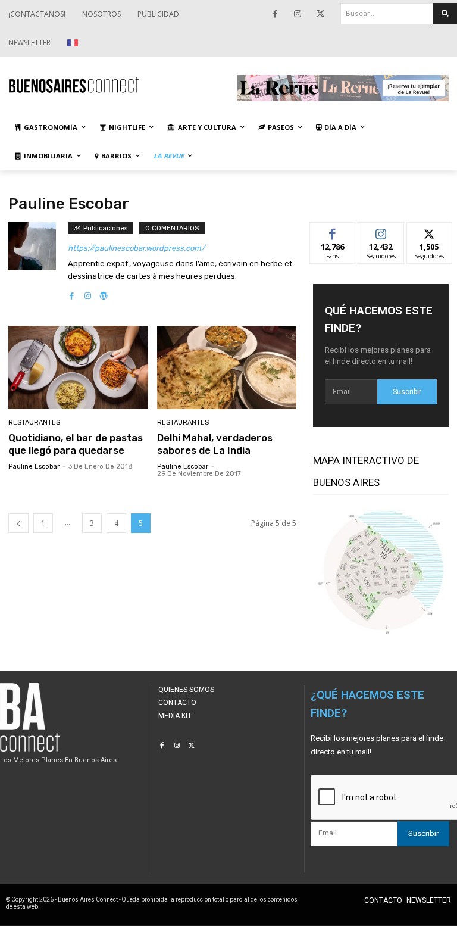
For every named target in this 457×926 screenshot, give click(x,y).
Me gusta (333, 231)
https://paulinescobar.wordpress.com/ (136, 248)
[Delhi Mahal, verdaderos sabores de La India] (227, 368)
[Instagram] (297, 14)
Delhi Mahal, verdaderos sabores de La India (215, 444)
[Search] (445, 13)
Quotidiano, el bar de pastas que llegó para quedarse (75, 444)
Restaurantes (34, 422)
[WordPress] (104, 293)
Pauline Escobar (34, 466)
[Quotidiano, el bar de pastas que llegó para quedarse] (78, 368)
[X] (320, 14)
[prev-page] (18, 523)
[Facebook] (275, 14)
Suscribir (407, 392)
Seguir (381, 231)
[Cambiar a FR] (74, 43)
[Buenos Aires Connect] (114, 85)
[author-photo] (38, 262)
